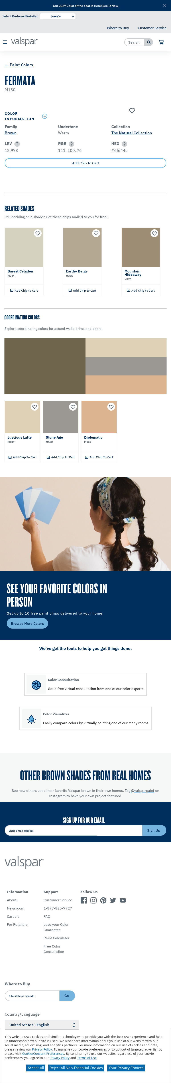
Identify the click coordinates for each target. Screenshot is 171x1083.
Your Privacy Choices (126, 1067)
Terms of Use (87, 1058)
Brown (10, 132)
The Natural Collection (131, 132)
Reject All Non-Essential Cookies (76, 1067)
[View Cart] (161, 42)
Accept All (36, 1067)
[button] (5, 42)
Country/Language (22, 1014)
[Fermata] (131, 111)
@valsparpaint (142, 790)
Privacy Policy (42, 1049)
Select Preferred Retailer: (20, 16)
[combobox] (134, 42)
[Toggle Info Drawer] (103, 116)
